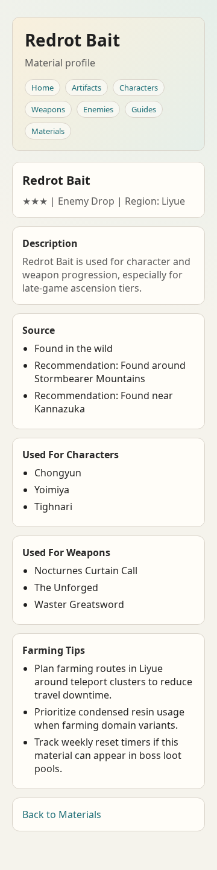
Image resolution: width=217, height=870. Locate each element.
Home (42, 87)
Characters (138, 87)
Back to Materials (61, 814)
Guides (143, 109)
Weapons (48, 109)
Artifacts (86, 87)
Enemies (98, 109)
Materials (47, 131)
